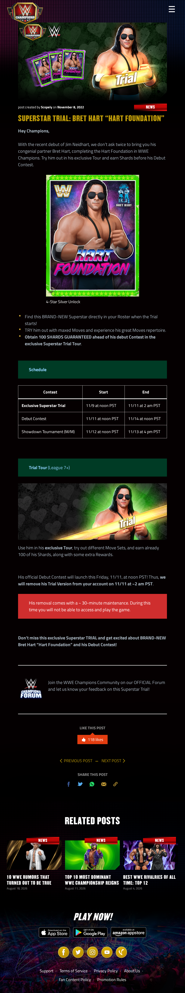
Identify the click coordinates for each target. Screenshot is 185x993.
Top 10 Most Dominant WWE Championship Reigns (92, 880)
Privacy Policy (106, 971)
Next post (111, 761)
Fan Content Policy (75, 980)
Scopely (46, 107)
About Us (132, 971)
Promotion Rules (111, 980)
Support (46, 971)
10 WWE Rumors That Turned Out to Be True (29, 880)
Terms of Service (74, 971)
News (150, 107)
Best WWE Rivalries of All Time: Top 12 (149, 880)
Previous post (78, 761)
